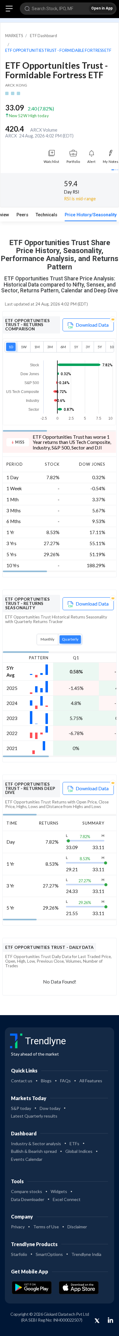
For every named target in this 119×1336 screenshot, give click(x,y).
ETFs (74, 1143)
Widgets (59, 1191)
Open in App (102, 8)
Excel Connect (67, 1199)
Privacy (18, 1226)
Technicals (46, 215)
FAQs (65, 1080)
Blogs (46, 1080)
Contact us (21, 1080)
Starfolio (19, 1254)
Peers (22, 215)
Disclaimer (77, 1226)
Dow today (50, 1108)
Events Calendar (26, 1159)
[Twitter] (97, 1321)
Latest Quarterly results (34, 1115)
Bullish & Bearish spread (34, 1151)
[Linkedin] (110, 1320)
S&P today (21, 1108)
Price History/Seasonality (91, 215)
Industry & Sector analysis (36, 1143)
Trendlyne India (86, 1254)
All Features (90, 1080)
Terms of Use (46, 1226)
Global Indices (78, 1151)
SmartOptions (49, 1254)
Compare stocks (26, 1191)
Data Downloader (27, 1199)
